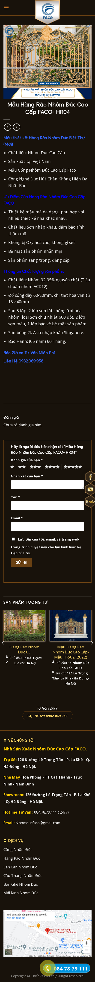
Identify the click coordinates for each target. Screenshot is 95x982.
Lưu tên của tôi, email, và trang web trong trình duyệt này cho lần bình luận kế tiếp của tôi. (46, 546)
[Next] (91, 651)
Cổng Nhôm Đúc (17, 849)
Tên (15, 497)
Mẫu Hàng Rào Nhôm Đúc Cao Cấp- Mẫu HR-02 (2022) (71, 652)
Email (17, 518)
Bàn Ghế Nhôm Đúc (20, 884)
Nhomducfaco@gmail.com (37, 822)
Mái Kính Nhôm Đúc (20, 892)
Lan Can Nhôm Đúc (20, 867)
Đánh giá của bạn (27, 460)
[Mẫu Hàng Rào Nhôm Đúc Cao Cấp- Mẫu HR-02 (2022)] (70, 625)
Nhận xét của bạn (27, 476)
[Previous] (3, 651)
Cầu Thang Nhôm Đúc (22, 875)
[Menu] (6, 7)
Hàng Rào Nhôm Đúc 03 (24, 649)
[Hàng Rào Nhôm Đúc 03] (24, 625)
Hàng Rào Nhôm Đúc (21, 858)
